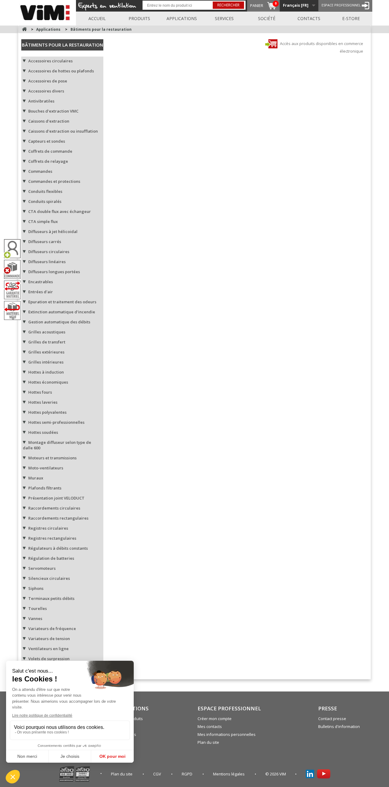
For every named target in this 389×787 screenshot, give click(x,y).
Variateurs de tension (49, 638)
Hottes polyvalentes (47, 412)
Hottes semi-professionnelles (56, 422)
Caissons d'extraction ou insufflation (63, 131)
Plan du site (208, 742)
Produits (139, 18)
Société (266, 18)
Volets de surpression (49, 658)
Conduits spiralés (44, 201)
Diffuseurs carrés (44, 241)
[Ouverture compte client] (14, 248)
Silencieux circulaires (49, 578)
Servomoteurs (42, 568)
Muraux (35, 478)
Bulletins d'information (339, 726)
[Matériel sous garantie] (14, 289)
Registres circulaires (48, 528)
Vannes (35, 618)
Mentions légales (229, 774)
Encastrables (40, 281)
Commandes (40, 171)
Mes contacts (210, 726)
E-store (351, 18)
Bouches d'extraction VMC (53, 111)
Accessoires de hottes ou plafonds (61, 71)
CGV (157, 774)
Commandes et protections (54, 181)
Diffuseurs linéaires (47, 261)
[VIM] (46, 11)
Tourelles (37, 608)
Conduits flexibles (45, 191)
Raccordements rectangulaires (58, 518)
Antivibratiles (41, 101)
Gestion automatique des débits (59, 322)
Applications (182, 18)
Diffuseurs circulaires (48, 251)
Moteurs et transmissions (52, 458)
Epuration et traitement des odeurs (62, 302)
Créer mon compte (215, 718)
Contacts (309, 18)
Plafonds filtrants (44, 488)
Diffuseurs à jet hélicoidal (52, 231)
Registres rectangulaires (52, 538)
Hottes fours (40, 392)
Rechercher (228, 5)
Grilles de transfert (46, 342)
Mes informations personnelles (227, 734)
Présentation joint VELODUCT (56, 498)
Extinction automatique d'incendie (61, 312)
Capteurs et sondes (46, 141)
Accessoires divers (46, 91)
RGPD (187, 774)
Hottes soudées (43, 432)
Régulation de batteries (51, 558)
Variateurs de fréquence (52, 628)
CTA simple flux (43, 221)
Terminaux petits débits (51, 598)
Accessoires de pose (47, 81)
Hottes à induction (46, 372)
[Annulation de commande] (14, 269)
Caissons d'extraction (48, 121)
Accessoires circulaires (50, 61)
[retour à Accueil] (24, 29)
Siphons (35, 588)
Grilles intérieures (46, 362)
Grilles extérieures (46, 352)
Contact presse (332, 718)
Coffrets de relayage (48, 161)
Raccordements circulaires (54, 508)
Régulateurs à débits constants (58, 548)
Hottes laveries (42, 402)
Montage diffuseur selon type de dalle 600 (57, 445)
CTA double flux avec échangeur (59, 211)
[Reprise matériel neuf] (14, 310)
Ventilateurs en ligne (48, 648)
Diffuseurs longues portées (54, 271)
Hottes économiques (48, 382)
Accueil (97, 18)
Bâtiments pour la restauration (62, 45)
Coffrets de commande (50, 151)
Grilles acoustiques (46, 332)
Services (224, 18)
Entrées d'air (40, 291)
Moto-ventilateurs (45, 468)
